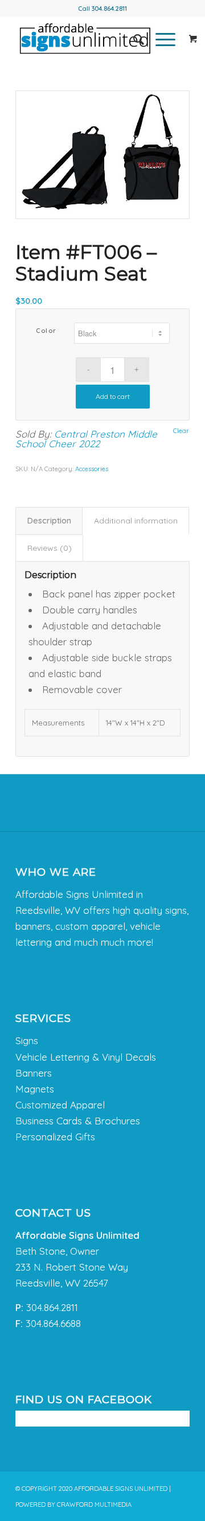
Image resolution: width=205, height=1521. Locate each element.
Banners (33, 1073)
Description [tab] (49, 521)
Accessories (91, 469)
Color (46, 331)
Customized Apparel (60, 1105)
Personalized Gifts (55, 1137)
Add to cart (113, 396)
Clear (181, 431)
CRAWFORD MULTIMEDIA (94, 1504)
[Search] (133, 39)
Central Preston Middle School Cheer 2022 (86, 439)
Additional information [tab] (136, 521)
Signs (26, 1040)
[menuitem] (133, 39)
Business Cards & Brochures (77, 1121)
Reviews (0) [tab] (49, 548)
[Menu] (159, 39)
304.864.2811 (109, 9)
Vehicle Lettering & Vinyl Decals (85, 1057)
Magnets (34, 1089)
